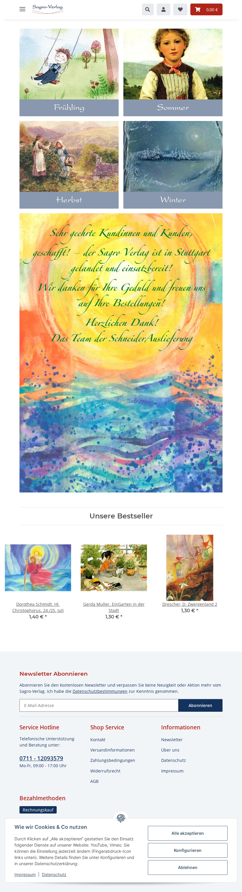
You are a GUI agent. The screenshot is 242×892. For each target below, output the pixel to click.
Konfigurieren (188, 850)
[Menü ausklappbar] (22, 6)
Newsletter (172, 739)
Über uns (170, 750)
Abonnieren (200, 705)
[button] (148, 9)
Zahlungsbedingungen (112, 760)
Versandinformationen (112, 750)
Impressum (25, 874)
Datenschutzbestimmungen (100, 691)
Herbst (69, 200)
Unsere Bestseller (121, 516)
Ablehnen (187, 867)
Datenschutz (54, 874)
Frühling (69, 108)
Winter (173, 200)
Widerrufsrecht (105, 771)
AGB (94, 781)
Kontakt (97, 739)
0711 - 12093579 (41, 758)
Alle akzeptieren (187, 833)
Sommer (173, 108)
